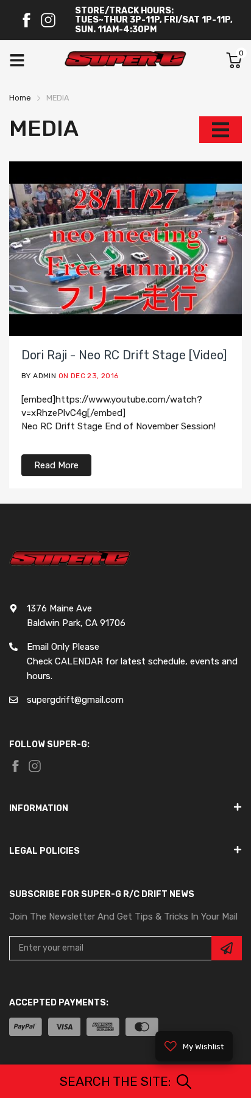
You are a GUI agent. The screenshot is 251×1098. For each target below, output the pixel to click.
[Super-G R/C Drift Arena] (125, 60)
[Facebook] (26, 20)
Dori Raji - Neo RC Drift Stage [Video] (124, 355)
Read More (56, 465)
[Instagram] (48, 20)
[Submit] (226, 948)
